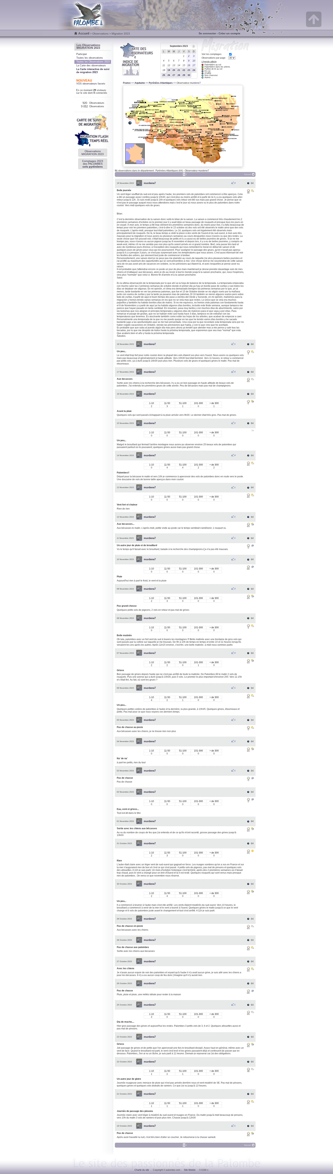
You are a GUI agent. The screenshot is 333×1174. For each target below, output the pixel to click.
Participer (81, 54)
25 (163, 75)
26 (168, 75)
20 (173, 70)
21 (178, 70)
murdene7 (195, 83)
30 (189, 75)
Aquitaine (140, 83)
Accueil (83, 33)
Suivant (247, 174)
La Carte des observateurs (91, 65)
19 (168, 70)
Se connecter (207, 33)
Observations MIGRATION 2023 (93, 152)
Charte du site (142, 1170)
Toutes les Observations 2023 (93, 61)
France (127, 83)
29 (183, 75)
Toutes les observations (89, 57)
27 (173, 75)
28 (178, 75)
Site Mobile (190, 1170)
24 (194, 70)
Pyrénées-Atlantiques (161, 83)
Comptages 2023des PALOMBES (92, 163)
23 (189, 70)
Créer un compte (229, 33)
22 (183, 70)
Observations (100, 33)
